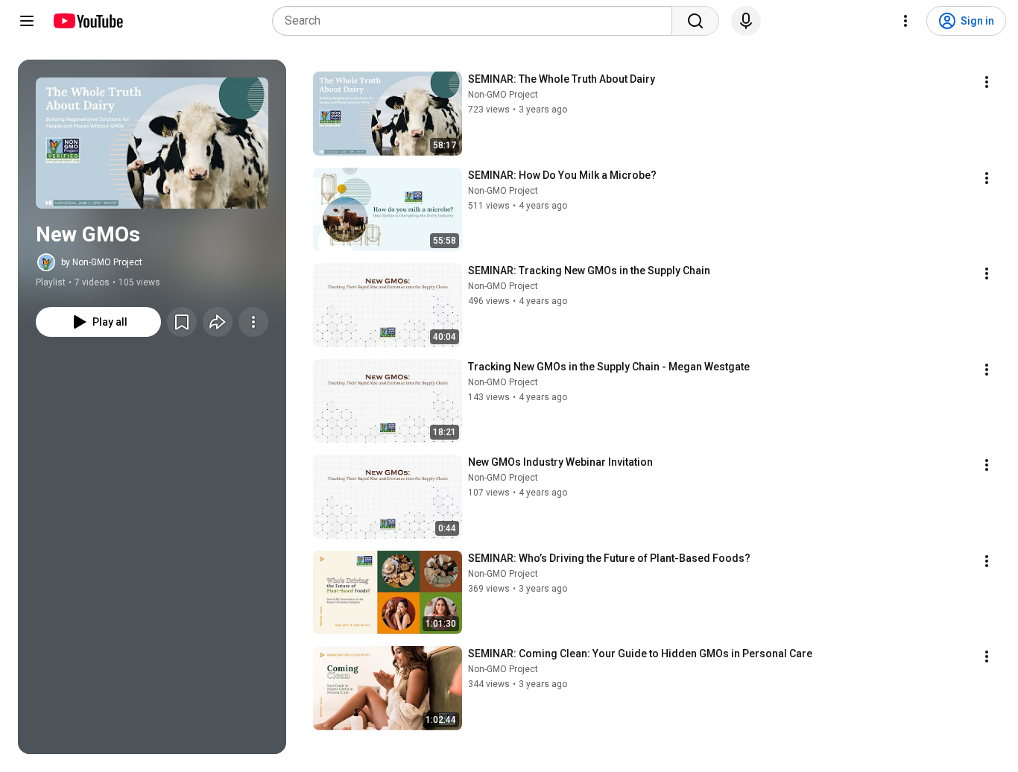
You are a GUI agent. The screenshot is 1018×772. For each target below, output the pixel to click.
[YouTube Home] (87, 21)
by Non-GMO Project (101, 262)
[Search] (695, 21)
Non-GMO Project (503, 94)
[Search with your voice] (746, 21)
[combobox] (476, 21)
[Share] (218, 322)
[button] (152, 143)
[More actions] (253, 322)
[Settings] (905, 21)
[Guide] (27, 21)
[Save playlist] (182, 322)
